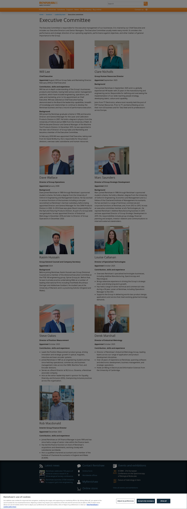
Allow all (163, 501)
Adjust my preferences (125, 501)
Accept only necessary (146, 501)
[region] (93, 501)
